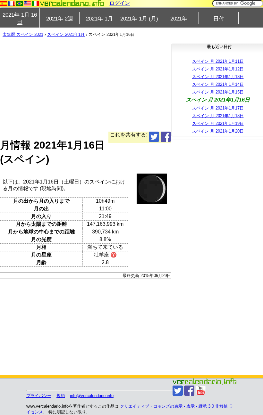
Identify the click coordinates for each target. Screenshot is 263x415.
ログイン (119, 3)
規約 (60, 395)
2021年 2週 (59, 19)
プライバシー (38, 395)
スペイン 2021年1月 (66, 34)
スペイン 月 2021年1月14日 (218, 84)
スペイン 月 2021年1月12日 (218, 69)
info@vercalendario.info (92, 395)
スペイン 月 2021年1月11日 (218, 61)
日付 (218, 19)
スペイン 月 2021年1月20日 (218, 131)
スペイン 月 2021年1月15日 (218, 92)
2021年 (178, 19)
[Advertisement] (85, 87)
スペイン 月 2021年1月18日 (218, 115)
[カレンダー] (72, 3)
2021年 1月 (99, 19)
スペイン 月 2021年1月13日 (218, 76)
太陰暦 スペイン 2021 (23, 34)
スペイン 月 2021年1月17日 (218, 108)
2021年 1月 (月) (139, 19)
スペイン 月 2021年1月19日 (218, 123)
